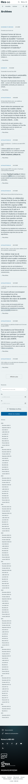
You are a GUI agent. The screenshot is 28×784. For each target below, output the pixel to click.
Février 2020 (5, 614)
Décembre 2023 (5, 506)
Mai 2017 (4, 693)
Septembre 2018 (6, 656)
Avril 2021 (4, 581)
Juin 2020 (4, 605)
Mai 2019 (4, 636)
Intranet (22, 777)
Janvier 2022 (5, 559)
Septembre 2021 (6, 570)
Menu (23, 2)
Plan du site (16, 777)
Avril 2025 (4, 467)
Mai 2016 (4, 711)
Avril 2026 (4, 438)
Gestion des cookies (18, 778)
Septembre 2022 (6, 541)
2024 (2, 476)
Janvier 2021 (5, 588)
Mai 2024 (4, 493)
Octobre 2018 (5, 653)
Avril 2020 (4, 610)
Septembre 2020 (6, 599)
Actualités (7, 6)
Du (1, 394)
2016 (2, 704)
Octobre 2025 (5, 454)
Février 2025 (5, 471)
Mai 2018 (4, 664)
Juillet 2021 (4, 574)
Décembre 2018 (5, 649)
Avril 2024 (4, 495)
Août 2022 (4, 544)
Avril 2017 (4, 695)
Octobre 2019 (5, 625)
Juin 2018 (4, 662)
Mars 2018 (4, 669)
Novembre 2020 (5, 594)
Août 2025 (4, 458)
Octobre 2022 (5, 539)
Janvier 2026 (5, 445)
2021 (2, 561)
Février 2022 (5, 557)
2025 (2, 447)
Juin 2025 (4, 462)
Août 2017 (4, 686)
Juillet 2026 (4, 432)
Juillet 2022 (4, 546)
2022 (2, 533)
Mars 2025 (4, 469)
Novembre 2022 (5, 537)
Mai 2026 (4, 436)
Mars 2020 (4, 612)
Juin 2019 (4, 634)
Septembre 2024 (6, 484)
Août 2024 (4, 487)
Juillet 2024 (4, 489)
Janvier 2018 (5, 673)
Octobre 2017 (5, 682)
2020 (2, 590)
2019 (2, 618)
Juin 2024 (4, 491)
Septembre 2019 (6, 627)
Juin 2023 (4, 519)
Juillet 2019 (4, 631)
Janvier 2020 (5, 616)
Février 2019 (5, 642)
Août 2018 (4, 658)
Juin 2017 (4, 691)
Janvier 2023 (5, 530)
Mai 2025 (4, 465)
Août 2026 (4, 429)
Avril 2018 (4, 667)
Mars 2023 (4, 526)
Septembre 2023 (6, 513)
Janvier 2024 (5, 502)
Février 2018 (5, 671)
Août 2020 (4, 601)
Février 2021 (5, 585)
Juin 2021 (4, 577)
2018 (2, 647)
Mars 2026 (4, 440)
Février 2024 (5, 500)
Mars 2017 (4, 697)
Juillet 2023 (4, 517)
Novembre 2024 (5, 480)
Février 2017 (5, 700)
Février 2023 (5, 528)
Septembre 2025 (6, 456)
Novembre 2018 (5, 651)
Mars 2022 (4, 555)
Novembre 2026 (5, 425)
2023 (2, 504)
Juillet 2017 (4, 689)
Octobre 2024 (5, 482)
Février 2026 (5, 443)
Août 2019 (4, 629)
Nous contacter (9, 730)
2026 (2, 423)
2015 (2, 713)
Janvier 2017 (5, 702)
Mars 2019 (4, 640)
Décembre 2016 (5, 706)
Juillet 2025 (4, 460)
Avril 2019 (4, 638)
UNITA (8, 148)
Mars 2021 (4, 583)
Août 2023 (4, 515)
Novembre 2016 (5, 708)
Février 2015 (5, 717)
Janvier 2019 (5, 645)
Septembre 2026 (6, 427)
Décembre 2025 (5, 449)
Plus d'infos (5, 60)
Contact (4, 777)
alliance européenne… (7, 348)
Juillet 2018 (4, 660)
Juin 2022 (4, 548)
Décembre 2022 (5, 535)
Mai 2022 (4, 550)
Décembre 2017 (5, 678)
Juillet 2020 (4, 603)
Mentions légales (7, 778)
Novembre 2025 (5, 451)
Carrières (9, 777)
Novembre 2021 (5, 566)
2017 (2, 675)
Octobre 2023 (5, 511)
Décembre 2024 (5, 478)
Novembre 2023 (5, 508)
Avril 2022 (4, 552)
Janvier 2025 (5, 473)
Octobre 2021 (5, 568)
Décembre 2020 (5, 592)
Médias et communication (11, 733)
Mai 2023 (4, 522)
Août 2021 (4, 572)
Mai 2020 (4, 607)
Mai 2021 (4, 579)
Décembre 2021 (5, 563)
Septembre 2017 (6, 684)
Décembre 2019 (5, 620)
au (1, 400)
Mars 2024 (4, 498)
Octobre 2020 (5, 596)
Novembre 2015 (5, 715)
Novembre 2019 (5, 623)
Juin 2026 (4, 434)
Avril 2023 (4, 524)
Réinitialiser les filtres (15, 409)
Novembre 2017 (5, 680)
